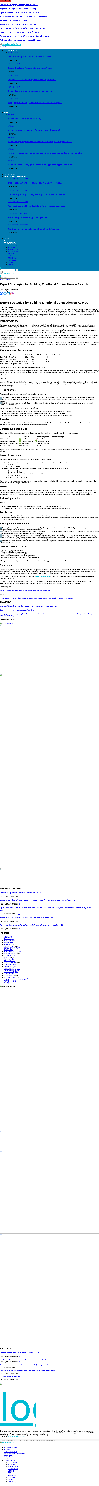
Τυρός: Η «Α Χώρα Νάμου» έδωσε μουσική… (18, 9)
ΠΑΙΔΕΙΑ (9, 968)
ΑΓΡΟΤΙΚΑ (11, 247)
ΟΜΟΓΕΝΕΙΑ (10, 966)
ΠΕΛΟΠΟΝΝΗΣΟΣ (11, 174)
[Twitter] (5, 293)
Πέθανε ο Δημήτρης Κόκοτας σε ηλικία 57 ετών (30, 56)
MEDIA (10, 262)
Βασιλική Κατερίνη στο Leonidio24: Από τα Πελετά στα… (34, 229)
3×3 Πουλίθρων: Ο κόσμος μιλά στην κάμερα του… (31, 217)
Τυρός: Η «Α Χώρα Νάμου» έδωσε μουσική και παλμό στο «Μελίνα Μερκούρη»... (24, 1359)
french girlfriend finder (42, 576)
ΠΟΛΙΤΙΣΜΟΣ (13, 245)
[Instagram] (12, 293)
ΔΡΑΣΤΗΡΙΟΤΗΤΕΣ (12, 952)
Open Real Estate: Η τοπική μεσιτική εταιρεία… (20, 13)
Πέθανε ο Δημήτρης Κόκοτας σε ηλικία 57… (19, 5)
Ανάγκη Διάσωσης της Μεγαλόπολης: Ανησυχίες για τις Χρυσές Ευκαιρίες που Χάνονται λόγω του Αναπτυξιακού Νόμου (36, 598)
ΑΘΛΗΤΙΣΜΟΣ (13, 249)
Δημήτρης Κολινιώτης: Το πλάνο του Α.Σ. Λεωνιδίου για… (35, 102)
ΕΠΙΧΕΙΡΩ (9, 955)
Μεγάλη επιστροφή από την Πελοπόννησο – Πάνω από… (34, 130)
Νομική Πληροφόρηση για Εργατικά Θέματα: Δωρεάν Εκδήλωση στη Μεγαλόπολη (25, 590)
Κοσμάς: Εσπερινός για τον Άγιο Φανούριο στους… (21, 32)
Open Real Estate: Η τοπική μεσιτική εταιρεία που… (32, 79)
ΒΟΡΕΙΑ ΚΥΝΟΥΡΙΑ (12, 948)
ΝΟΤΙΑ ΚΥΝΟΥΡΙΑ (10, 50)
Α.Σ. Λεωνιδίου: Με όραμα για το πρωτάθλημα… (20, 40)
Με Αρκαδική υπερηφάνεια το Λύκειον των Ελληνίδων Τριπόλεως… (40, 141)
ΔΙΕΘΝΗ (11, 254)
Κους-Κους (12, 264)
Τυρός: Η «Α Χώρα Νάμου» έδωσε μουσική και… (30, 68)
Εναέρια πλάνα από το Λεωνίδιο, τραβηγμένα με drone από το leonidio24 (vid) (28, 606)
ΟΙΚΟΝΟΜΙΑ (10, 964)
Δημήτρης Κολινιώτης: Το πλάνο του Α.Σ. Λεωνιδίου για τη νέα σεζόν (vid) (32, 925)
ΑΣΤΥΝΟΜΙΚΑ (13, 252)
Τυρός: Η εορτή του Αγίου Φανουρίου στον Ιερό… (31, 91)
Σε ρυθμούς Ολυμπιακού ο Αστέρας (15, 20)
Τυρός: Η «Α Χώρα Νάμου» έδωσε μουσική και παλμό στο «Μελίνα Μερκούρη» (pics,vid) (37, 900)
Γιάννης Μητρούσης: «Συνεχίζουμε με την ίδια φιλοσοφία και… (38, 194)
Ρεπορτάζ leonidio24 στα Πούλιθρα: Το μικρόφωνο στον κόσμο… (38, 206)
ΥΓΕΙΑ (8, 983)
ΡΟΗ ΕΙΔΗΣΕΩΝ (5, 279)
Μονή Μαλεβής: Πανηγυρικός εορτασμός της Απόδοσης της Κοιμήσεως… (42, 165)
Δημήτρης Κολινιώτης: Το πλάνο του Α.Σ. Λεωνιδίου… (23, 28)
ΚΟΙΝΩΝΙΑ (12, 258)
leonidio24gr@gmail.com (16, 1436)
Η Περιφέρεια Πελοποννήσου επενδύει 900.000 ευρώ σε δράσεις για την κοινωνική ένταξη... (28, 1370)
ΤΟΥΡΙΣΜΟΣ (12, 260)
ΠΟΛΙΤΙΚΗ (11, 256)
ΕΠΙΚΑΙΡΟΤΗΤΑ (10, 243)
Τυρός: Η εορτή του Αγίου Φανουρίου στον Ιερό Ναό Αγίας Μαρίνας (28, 917)
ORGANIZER (8, 238)
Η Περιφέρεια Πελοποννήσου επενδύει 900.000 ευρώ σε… (25, 16)
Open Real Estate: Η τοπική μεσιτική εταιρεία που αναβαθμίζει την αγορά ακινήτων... (25, 1365)
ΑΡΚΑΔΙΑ (7, 112)
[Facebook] (1, 293)
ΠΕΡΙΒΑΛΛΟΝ (11, 972)
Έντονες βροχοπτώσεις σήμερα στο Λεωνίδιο (17, 610)
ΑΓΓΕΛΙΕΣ (7, 241)
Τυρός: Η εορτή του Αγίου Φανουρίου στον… (18, 24)
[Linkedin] (8, 293)
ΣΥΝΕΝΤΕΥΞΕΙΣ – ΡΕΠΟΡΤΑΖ (15, 176)
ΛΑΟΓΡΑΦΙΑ (9, 961)
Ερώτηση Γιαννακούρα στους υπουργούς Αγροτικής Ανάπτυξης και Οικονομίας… (46, 153)
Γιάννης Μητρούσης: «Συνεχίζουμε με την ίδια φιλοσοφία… (25, 36)
